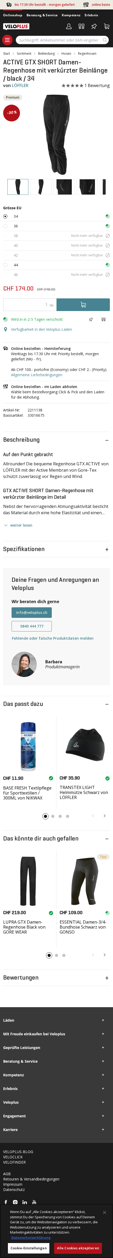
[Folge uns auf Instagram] (15, 1202)
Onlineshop (12, 15)
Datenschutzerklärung (30, 1237)
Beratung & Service (42, 15)
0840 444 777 (31, 626)
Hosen (66, 54)
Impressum (12, 1184)
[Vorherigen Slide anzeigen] (93, 816)
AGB (7, 1173)
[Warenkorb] (106, 26)
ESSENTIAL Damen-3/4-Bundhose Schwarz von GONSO (83, 927)
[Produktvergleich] (81, 26)
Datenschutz (14, 1189)
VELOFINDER (14, 1162)
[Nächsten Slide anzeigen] (104, 816)
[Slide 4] (67, 816)
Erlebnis (91, 15)
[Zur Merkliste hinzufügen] (91, 319)
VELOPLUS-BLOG (18, 1151)
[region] (56, 1231)
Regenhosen (87, 54)
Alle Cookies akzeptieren (78, 1248)
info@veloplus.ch (31, 612)
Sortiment (24, 54)
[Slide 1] (45, 816)
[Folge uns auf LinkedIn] (24, 1202)
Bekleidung (46, 54)
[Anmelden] (69, 26)
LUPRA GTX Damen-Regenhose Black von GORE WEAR (24, 927)
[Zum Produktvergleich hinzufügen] (103, 319)
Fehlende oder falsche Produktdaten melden (53, 638)
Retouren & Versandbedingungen (31, 1178)
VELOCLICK (13, 1156)
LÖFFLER (20, 85)
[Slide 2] (52, 816)
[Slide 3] (60, 816)
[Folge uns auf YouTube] (34, 1202)
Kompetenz (71, 15)
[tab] (17, 187)
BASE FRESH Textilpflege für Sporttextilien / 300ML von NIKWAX (27, 793)
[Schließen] (104, 1212)
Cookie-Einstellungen (29, 1248)
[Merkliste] (94, 26)
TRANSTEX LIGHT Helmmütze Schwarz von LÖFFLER (84, 792)
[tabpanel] (56, 135)
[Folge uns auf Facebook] (5, 1202)
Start (6, 54)
